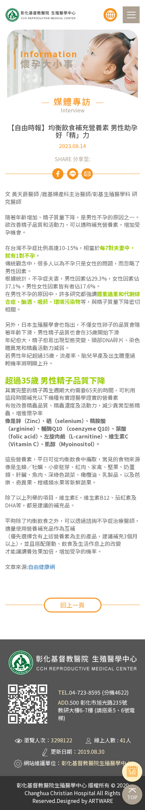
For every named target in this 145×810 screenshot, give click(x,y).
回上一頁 (72, 605)
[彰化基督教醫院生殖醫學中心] (40, 15)
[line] (72, 173)
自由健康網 (41, 567)
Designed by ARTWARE (85, 801)
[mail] (87, 173)
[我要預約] (132, 771)
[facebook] (57, 173)
